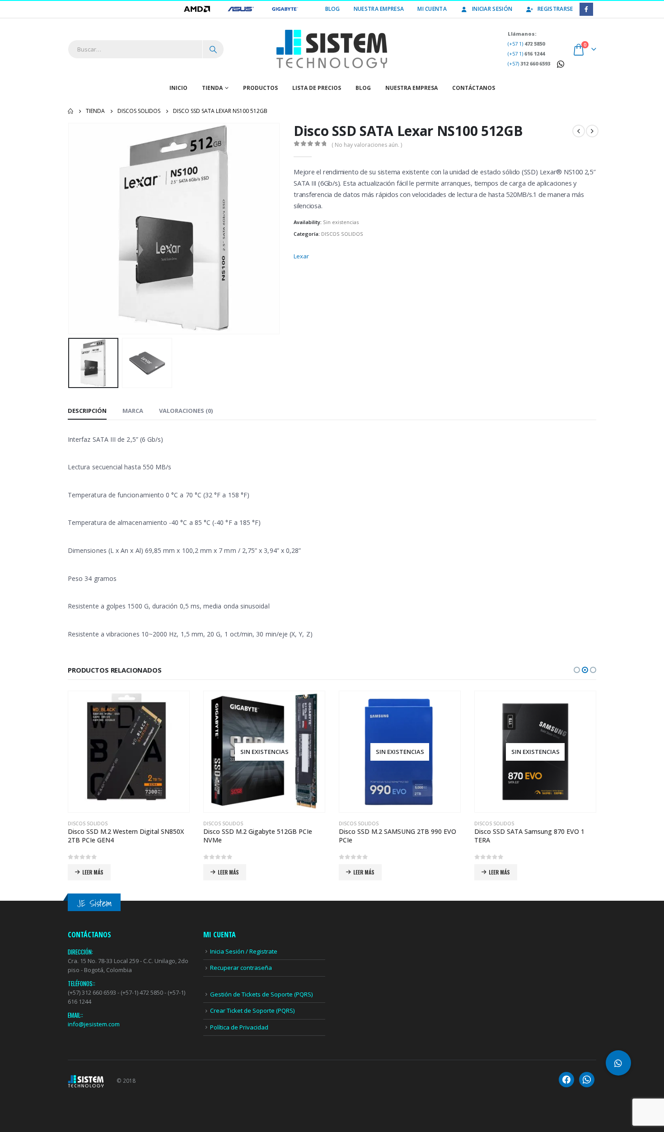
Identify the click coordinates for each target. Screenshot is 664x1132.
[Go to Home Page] (70, 111)
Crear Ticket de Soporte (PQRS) (252, 1010)
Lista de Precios (316, 88)
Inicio (178, 88)
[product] (128, 751)
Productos (260, 88)
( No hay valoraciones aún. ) (367, 145)
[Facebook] (586, 9)
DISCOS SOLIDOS (342, 233)
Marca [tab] (132, 411)
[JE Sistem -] (332, 49)
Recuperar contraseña (241, 968)
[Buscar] (213, 49)
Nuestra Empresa (379, 9)
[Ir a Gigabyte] (285, 9)
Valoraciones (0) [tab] (186, 411)
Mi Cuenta (432, 9)
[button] (70, 228)
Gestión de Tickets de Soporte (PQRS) (261, 994)
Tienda (212, 88)
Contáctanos (473, 88)
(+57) (529, 63)
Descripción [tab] (87, 411)
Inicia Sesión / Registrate (243, 951)
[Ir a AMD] (198, 9)
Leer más (92, 872)
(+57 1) (526, 43)
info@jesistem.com (94, 1024)
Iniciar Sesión (492, 9)
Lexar (301, 256)
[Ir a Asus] (241, 9)
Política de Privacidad (239, 1027)
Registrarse (555, 9)
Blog (332, 9)
